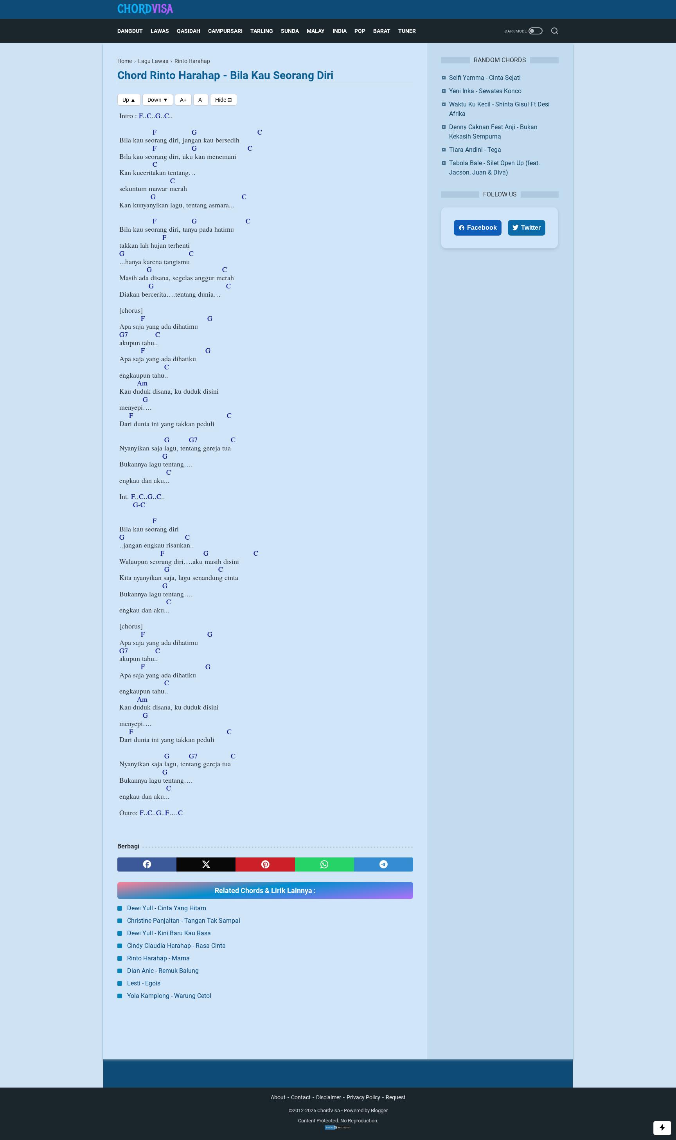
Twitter (531, 227)
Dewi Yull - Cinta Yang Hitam (166, 908)
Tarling (261, 31)
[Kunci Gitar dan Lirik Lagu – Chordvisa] (150, 9)
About (278, 1097)
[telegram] (383, 864)
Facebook (482, 227)
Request (396, 1097)
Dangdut (130, 31)
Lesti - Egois (143, 983)
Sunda (290, 31)
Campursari (225, 31)
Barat (381, 31)
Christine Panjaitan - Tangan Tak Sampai (183, 920)
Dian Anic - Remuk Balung (163, 970)
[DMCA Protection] (338, 1128)
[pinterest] (265, 864)
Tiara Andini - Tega (475, 149)
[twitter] (206, 864)
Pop (359, 31)
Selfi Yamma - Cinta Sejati (485, 77)
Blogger (379, 1110)
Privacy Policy (363, 1097)
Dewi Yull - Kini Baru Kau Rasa (169, 933)
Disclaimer (328, 1097)
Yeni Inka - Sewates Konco (485, 91)
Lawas (160, 31)
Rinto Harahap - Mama (158, 958)
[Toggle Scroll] (662, 1128)
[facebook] (146, 864)
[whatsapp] (324, 864)
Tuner (407, 31)
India (340, 31)
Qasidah (188, 31)
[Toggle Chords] (223, 100)
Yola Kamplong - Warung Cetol (169, 996)
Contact (301, 1097)
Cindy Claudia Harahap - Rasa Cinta (176, 945)
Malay (316, 31)
